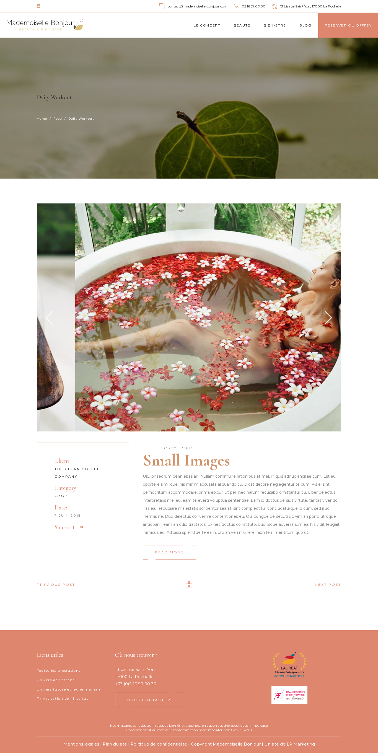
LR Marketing (301, 744)
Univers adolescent (55, 680)
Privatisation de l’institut (62, 698)
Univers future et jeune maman (68, 689)
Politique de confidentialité (159, 744)
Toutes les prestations (59, 670)
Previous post (56, 584)
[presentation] (49, 317)
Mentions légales (81, 744)
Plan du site (115, 744)
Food (57, 119)
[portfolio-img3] (189, 317)
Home (42, 119)
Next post (328, 584)
